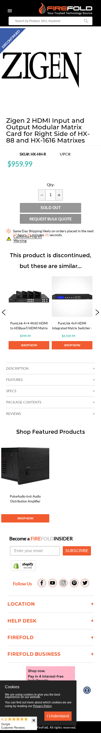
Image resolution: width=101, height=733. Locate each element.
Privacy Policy (42, 706)
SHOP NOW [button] (29, 345)
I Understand (58, 716)
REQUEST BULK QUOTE (50, 218)
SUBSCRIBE (76, 551)
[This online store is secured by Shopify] (23, 566)
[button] (3, 312)
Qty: (50, 184)
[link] (29, 312)
